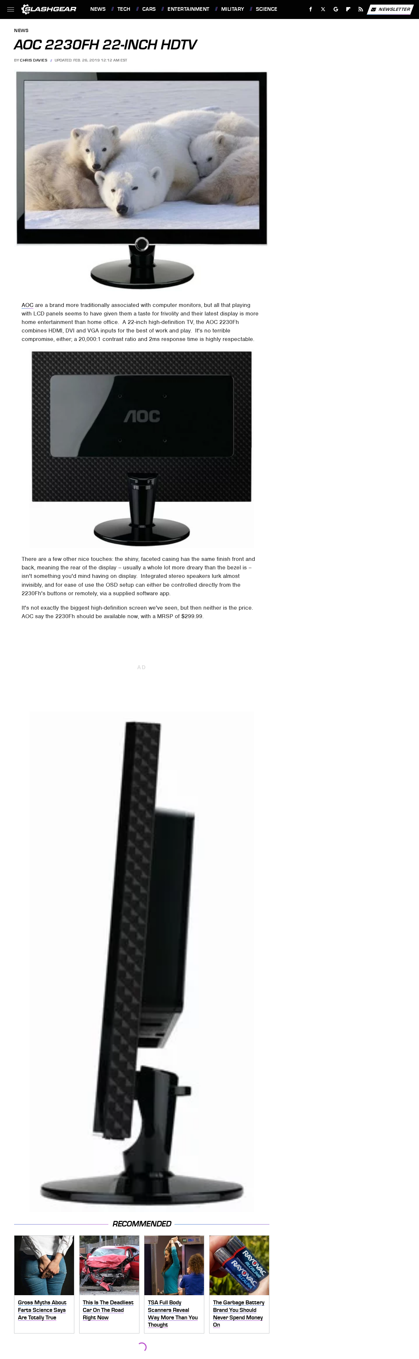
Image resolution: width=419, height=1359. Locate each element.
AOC (27, 305)
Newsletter (394, 9)
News (97, 9)
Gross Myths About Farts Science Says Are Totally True (42, 1309)
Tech (124, 9)
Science (266, 9)
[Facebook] (311, 9)
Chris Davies (33, 60)
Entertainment (188, 9)
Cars (149, 9)
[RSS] (361, 9)
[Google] (336, 9)
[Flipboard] (348, 9)
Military (232, 9)
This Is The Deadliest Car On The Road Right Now (108, 1309)
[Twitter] (323, 9)
